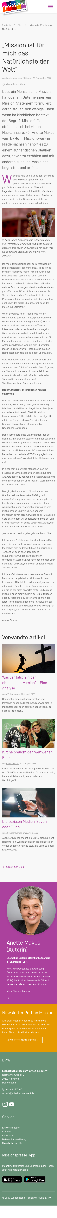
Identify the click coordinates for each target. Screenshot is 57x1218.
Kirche (23, 84)
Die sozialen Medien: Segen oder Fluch (24, 824)
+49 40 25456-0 (13, 1089)
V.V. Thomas (11, 694)
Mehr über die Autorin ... (19, 991)
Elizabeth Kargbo (14, 833)
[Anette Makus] (31, 910)
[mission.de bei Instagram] (5, 1104)
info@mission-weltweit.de (20, 1093)
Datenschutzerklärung (14, 1139)
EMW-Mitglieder (11, 1127)
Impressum (8, 1135)
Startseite (7, 25)
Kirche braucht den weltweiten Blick (27, 755)
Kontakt (6, 1131)
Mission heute (12, 84)
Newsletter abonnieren (21, 1040)
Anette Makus (12, 78)
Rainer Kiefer (12, 763)
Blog (20, 25)
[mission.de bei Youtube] (11, 1104)
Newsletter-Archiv (12, 1143)
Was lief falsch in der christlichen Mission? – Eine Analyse (24, 682)
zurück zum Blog (14, 867)
